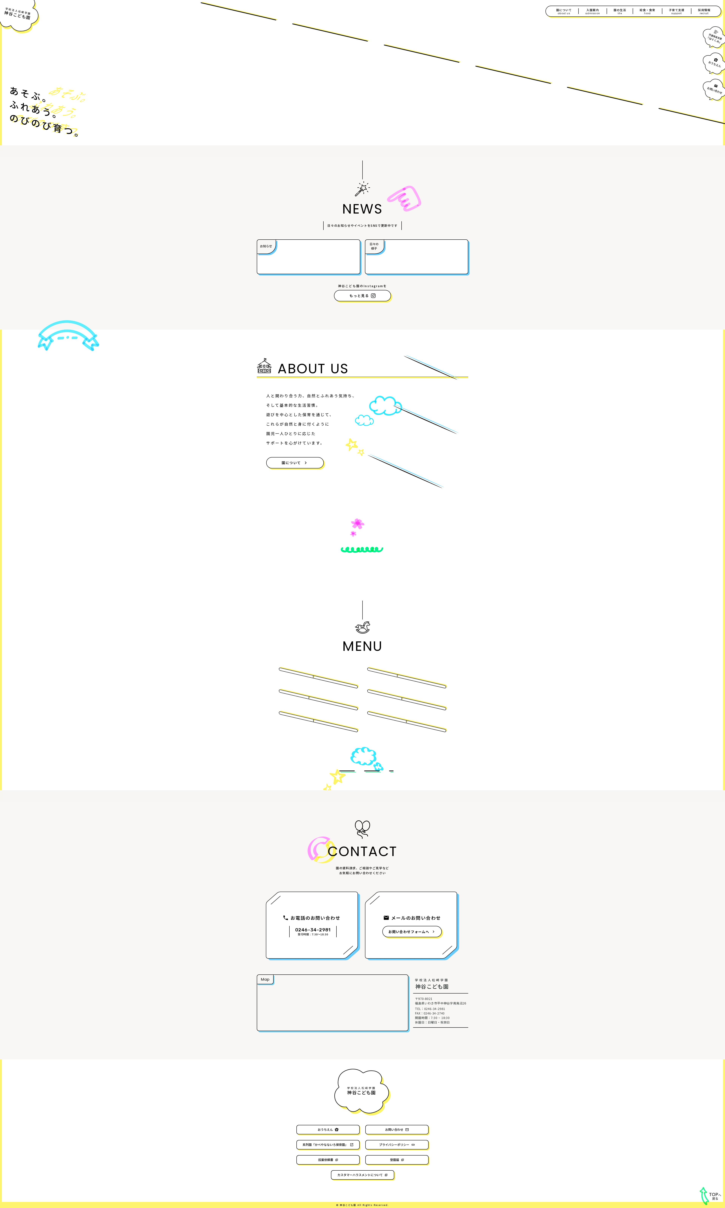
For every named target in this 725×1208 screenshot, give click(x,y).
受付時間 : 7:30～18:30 (313, 934)
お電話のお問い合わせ (315, 917)
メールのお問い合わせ (416, 917)
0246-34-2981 (313, 930)
